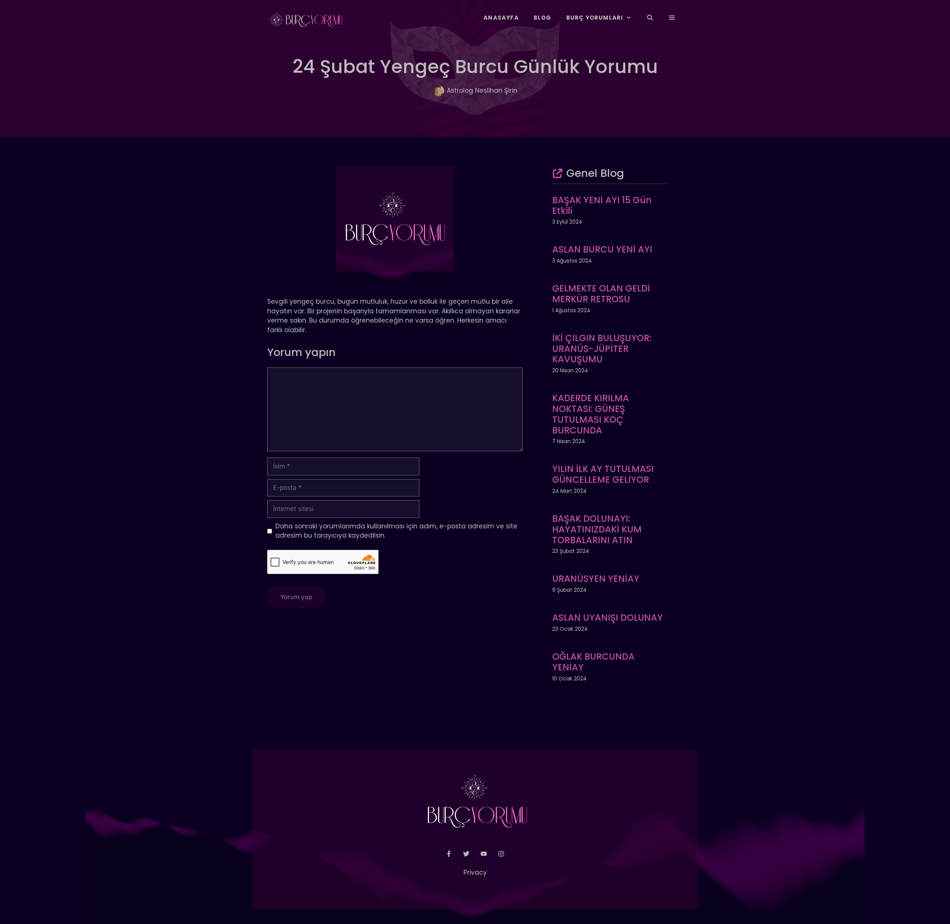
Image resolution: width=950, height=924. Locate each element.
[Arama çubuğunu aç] (650, 18)
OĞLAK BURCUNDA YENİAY (593, 661)
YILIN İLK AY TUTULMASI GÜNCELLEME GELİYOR (603, 474)
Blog (542, 18)
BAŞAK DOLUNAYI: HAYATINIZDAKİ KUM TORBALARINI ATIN (597, 529)
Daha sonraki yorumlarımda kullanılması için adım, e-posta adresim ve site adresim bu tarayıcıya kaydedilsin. (396, 531)
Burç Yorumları (594, 18)
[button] (672, 18)
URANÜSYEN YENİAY (595, 578)
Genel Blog (595, 173)
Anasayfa (501, 18)
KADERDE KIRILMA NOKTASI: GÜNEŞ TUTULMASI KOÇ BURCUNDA (590, 414)
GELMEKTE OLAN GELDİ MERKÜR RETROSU (601, 293)
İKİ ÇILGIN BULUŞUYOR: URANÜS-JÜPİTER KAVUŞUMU (601, 349)
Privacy (475, 872)
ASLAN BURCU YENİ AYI (602, 249)
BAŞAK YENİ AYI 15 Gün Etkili (602, 205)
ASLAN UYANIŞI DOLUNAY (607, 617)
